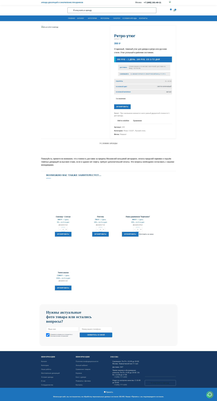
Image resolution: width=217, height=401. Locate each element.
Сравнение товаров (83, 369)
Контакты (79, 385)
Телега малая (63, 273)
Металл (168, 92)
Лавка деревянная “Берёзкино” (138, 217)
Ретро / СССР (129, 131)
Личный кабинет (82, 365)
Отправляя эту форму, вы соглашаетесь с (61, 335)
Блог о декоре (81, 377)
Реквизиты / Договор (83, 381)
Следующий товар (171, 30)
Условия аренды (108, 143)
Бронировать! (122, 107)
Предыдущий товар (166, 30)
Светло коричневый (164, 86)
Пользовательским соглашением (59, 336)
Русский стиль (140, 131)
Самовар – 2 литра (63, 217)
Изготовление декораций (50, 373)
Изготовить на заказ (146, 234)
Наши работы (46, 369)
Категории (45, 365)
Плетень (100, 217)
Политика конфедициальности (87, 361)
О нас (43, 381)
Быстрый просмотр (78, 194)
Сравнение (137, 121)
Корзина (79, 373)
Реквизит (123, 134)
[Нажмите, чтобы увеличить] (45, 24)
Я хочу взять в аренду (70, 10)
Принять (109, 392)
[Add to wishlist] (78, 184)
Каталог (44, 361)
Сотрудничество (47, 385)
